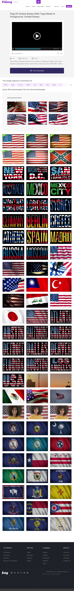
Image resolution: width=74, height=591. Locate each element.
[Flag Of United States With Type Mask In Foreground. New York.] (13, 173)
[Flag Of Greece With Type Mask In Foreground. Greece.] (61, 221)
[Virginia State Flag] (13, 444)
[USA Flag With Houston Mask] (37, 364)
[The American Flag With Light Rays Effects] (61, 269)
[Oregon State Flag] (37, 524)
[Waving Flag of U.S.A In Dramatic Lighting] (13, 301)
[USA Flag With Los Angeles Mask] (61, 364)
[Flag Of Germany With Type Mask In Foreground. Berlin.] (37, 221)
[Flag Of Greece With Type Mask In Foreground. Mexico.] (37, 189)
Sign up (69, 6)
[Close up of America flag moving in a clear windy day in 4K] (61, 396)
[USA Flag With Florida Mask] (13, 364)
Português (46, 558)
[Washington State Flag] (61, 460)
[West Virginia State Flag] (37, 476)
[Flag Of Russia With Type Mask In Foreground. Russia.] (13, 253)
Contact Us (66, 561)
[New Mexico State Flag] (61, 492)
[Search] (38, 2)
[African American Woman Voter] (37, 412)
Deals (29, 552)
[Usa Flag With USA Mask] (13, 380)
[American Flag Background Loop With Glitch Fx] (37, 157)
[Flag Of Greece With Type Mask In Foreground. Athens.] (13, 237)
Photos (33, 6)
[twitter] (15, 573)
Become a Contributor (10, 561)
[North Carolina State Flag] (37, 508)
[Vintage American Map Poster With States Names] (13, 157)
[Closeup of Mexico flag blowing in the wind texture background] (13, 396)
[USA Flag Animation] (61, 301)
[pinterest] (18, 573)
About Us (66, 552)
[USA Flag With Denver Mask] (61, 349)
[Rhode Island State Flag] (61, 524)
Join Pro (56, 6)
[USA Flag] (37, 317)
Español (45, 555)
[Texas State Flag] (37, 460)
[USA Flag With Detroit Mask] (13, 349)
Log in (62, 6)
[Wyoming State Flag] (13, 492)
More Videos (40, 6)
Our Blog (66, 558)
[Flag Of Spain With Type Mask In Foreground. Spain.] (37, 237)
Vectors (28, 6)
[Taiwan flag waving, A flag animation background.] (37, 285)
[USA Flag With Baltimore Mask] (37, 333)
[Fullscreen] (61, 49)
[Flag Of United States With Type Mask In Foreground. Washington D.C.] (37, 173)
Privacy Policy (56, 574)
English (45, 552)
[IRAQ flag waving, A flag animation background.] (37, 301)
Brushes (48, 6)
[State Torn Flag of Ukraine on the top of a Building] (61, 380)
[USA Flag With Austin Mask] (13, 333)
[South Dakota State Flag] (37, 444)
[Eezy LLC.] (5, 573)
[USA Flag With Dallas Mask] (37, 349)
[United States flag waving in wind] (37, 107)
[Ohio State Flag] (61, 508)
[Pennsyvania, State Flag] (13, 460)
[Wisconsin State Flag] (61, 476)
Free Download (38, 71)
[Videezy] (7, 2)
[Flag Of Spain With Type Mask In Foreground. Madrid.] (61, 237)
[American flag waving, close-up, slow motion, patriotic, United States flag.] (58, 107)
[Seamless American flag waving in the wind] (58, 120)
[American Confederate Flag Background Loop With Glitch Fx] (61, 157)
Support (29, 558)
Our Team (66, 555)
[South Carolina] (61, 428)
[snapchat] (24, 573)
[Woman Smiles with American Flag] (13, 412)
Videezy (6, 558)
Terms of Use (46, 574)
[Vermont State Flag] (37, 428)
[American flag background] (61, 253)
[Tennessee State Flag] (61, 444)
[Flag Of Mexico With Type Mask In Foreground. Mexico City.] (61, 189)
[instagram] (21, 573)
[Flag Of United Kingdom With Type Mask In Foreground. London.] (13, 205)
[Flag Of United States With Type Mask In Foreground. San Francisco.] (61, 173)
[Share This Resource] (62, 53)
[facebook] (11, 573)
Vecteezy (7, 555)
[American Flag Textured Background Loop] (13, 141)
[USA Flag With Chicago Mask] (61, 333)
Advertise (30, 555)
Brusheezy (7, 552)
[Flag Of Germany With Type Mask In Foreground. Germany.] (13, 221)
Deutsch (45, 561)
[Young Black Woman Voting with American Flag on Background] (61, 412)
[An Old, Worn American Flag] (37, 269)
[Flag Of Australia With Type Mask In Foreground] (13, 189)
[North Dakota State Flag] (13, 508)
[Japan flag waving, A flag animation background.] (13, 317)
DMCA (29, 561)
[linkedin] (27, 573)
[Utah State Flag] (13, 428)
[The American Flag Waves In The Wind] (13, 285)
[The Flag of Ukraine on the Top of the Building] (37, 380)
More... (45, 563)
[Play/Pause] (13, 49)
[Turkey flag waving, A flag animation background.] (61, 285)
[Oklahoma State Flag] (13, 524)
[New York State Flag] (37, 492)
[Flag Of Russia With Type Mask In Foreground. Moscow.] (37, 253)
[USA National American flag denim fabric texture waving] (13, 269)
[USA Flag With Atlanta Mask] (61, 317)
